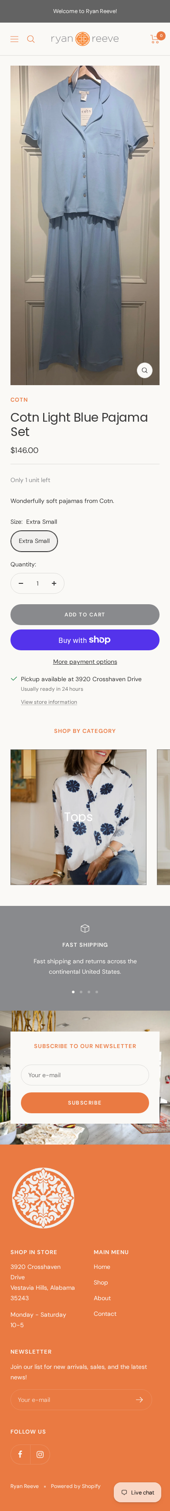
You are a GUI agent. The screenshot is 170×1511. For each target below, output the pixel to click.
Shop (101, 1282)
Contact (105, 1314)
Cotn (19, 399)
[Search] (31, 39)
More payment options (85, 662)
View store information (49, 702)
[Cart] (155, 39)
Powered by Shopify (76, 1486)
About (102, 1298)
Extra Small (34, 541)
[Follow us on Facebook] (20, 1454)
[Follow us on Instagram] (40, 1454)
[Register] (139, 1400)
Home (102, 1267)
